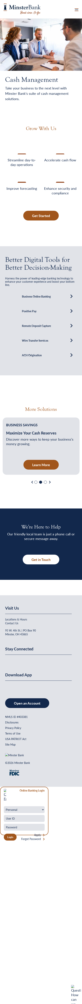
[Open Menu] (77, 9)
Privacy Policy (13, 728)
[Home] (22, 8)
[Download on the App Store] (5, 686)
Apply (37, 835)
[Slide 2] (40, 482)
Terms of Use (12, 733)
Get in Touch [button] (41, 559)
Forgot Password (31, 839)
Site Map (10, 744)
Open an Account (27, 703)
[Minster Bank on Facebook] (5, 660)
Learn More (41, 464)
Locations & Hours (16, 619)
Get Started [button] (41, 215)
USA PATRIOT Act (15, 739)
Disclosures (11, 722)
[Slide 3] (45, 482)
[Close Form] (5, 794)
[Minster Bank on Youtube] (10, 660)
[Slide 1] (35, 482)
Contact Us (11, 623)
